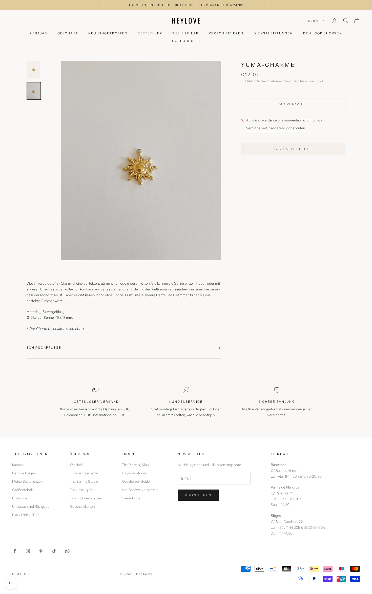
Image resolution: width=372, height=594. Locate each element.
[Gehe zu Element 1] (34, 69)
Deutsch (20, 574)
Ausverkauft (293, 104)
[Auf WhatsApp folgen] (67, 551)
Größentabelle (293, 149)
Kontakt (18, 464)
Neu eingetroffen (108, 33)
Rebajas (38, 33)
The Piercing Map (135, 464)
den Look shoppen (322, 33)
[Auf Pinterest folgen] (41, 551)
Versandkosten (267, 81)
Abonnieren (198, 495)
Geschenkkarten (82, 506)
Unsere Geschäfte (84, 473)
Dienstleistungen (273, 33)
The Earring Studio (84, 481)
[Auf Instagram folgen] (27, 551)
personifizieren (226, 33)
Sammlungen (132, 498)
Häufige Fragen (24, 473)
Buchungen (20, 498)
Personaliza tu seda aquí (186, 5)
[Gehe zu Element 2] (34, 91)
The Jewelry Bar (82, 489)
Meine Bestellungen (27, 481)
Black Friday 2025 (25, 515)
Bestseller (150, 33)
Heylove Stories (134, 473)
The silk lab (185, 33)
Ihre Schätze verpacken (139, 489)
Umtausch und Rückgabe (31, 506)
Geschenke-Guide (136, 481)
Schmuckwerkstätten (86, 498)
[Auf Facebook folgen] (14, 551)
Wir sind (76, 464)
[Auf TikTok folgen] (54, 551)
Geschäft (67, 33)
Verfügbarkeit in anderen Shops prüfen (275, 128)
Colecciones (186, 41)
